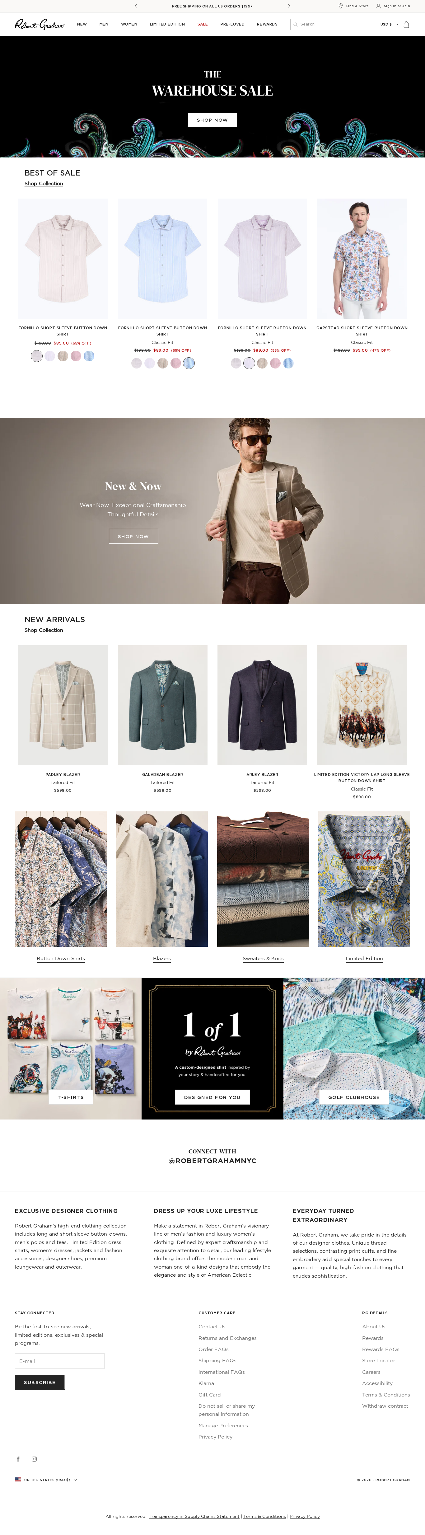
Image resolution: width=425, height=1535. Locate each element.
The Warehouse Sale (212, 6)
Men (104, 24)
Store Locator (378, 1360)
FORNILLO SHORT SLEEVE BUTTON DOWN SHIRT (63, 331)
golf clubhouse (354, 1097)
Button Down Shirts (61, 958)
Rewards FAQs (380, 1349)
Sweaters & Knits (263, 958)
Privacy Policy (215, 1436)
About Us (373, 1326)
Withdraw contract (385, 1406)
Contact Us (212, 1326)
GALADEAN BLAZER (162, 774)
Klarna (206, 1383)
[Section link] (212, 96)
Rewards (267, 24)
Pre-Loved (233, 24)
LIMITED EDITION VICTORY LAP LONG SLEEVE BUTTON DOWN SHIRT (362, 777)
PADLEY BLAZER (63, 774)
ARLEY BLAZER (262, 774)
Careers (371, 1372)
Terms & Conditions (386, 1394)
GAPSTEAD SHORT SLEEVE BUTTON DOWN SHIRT (362, 331)
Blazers (162, 958)
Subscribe (40, 1382)
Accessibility (377, 1383)
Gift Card (209, 1394)
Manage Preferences (223, 1425)
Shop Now (212, 119)
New (82, 24)
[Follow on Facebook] (18, 1459)
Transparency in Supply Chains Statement (194, 1516)
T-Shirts (71, 1097)
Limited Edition (167, 24)
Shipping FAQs (217, 1360)
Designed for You (212, 1097)
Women (129, 24)
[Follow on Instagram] (34, 1459)
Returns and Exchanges (227, 1338)
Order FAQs (213, 1349)
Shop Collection (44, 183)
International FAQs (221, 1372)
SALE (203, 24)
